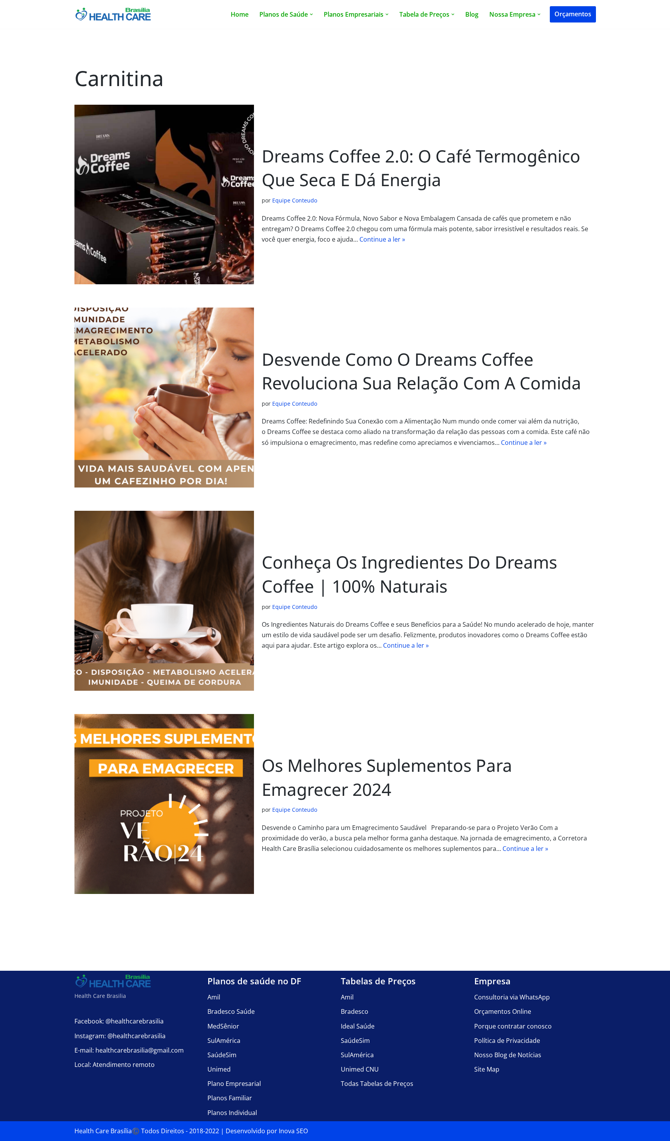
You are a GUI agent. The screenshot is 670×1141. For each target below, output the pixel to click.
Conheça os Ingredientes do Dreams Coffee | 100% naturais (409, 574)
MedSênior (223, 1026)
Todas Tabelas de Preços (377, 1083)
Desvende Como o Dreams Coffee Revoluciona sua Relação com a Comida (421, 371)
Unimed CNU (360, 1069)
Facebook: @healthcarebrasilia (119, 1021)
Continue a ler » (382, 239)
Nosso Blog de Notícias (507, 1055)
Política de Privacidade (507, 1040)
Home (240, 14)
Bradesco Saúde (231, 1011)
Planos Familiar (229, 1098)
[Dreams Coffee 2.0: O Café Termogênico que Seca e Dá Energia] (164, 195)
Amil (213, 997)
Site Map (486, 1069)
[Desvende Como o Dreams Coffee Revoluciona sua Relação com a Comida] (164, 398)
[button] (311, 14)
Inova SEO (293, 1131)
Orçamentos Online (502, 1011)
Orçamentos (572, 14)
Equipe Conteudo (294, 200)
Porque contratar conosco (513, 1026)
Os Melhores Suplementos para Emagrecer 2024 (387, 777)
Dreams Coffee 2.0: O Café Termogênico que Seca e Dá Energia (421, 168)
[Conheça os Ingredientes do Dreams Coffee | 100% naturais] (164, 601)
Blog (471, 14)
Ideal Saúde (358, 1026)
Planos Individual (232, 1112)
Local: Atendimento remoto (114, 1064)
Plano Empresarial (234, 1083)
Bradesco (354, 1011)
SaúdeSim (222, 1055)
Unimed (219, 1069)
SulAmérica (223, 1040)
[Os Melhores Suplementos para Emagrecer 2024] (164, 804)
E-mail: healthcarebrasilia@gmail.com (129, 1050)
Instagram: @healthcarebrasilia (120, 1036)
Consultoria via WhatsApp (512, 997)
